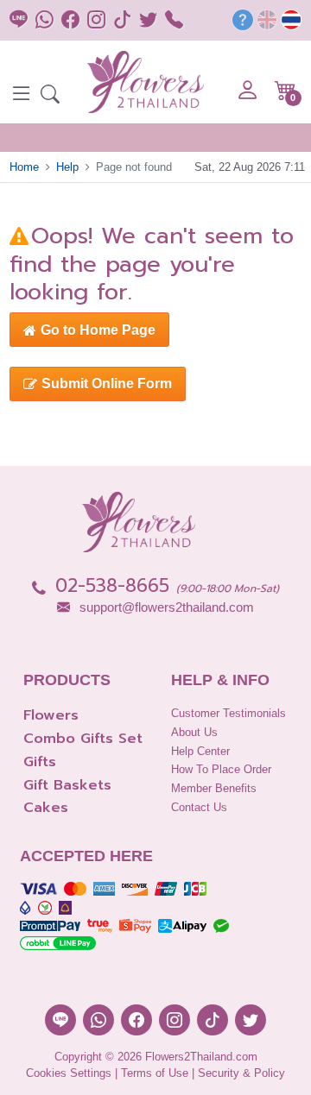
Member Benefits (214, 788)
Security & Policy (241, 1073)
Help (67, 166)
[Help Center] (242, 23)
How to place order (221, 769)
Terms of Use (154, 1073)
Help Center (200, 751)
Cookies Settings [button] (68, 1073)
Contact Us (199, 807)
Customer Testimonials (228, 713)
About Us (194, 732)
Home (24, 166)
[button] (50, 96)
